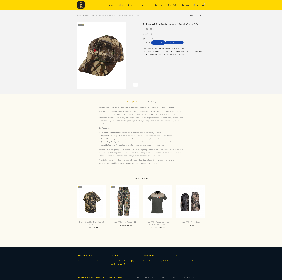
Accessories (156, 48)
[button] (150, 38)
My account (165, 277)
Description (131, 101)
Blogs (154, 277)
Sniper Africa (180, 55)
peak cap (165, 55)
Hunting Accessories (194, 51)
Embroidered (181, 51)
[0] (202, 5)
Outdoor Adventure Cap (152, 55)
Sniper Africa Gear (90, 15)
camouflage (156, 51)
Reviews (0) (150, 101)
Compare (177, 277)
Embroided (170, 51)
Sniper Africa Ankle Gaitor (190, 222)
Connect (202, 277)
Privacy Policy (189, 277)
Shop (147, 277)
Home (79, 15)
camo (149, 51)
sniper (172, 55)
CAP (164, 51)
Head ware (103, 15)
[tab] (131, 101)
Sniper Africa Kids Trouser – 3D (124, 222)
